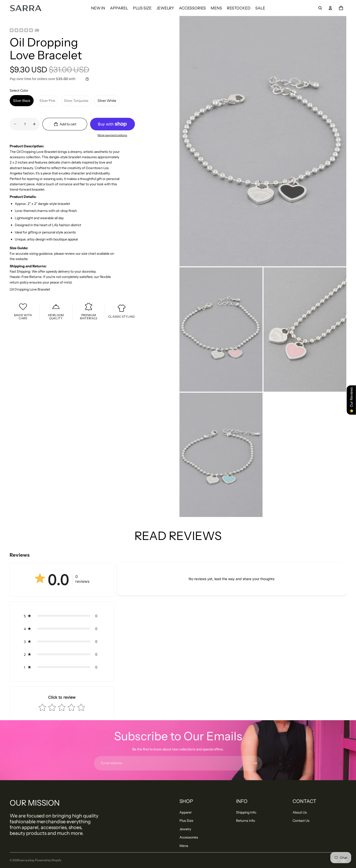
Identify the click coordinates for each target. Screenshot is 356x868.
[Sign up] (255, 763)
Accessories (188, 837)
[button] (62, 615)
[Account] (330, 8)
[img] (21, 30)
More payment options (112, 135)
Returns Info (245, 820)
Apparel (185, 812)
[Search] (320, 8)
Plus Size (186, 820)
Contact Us (301, 820)
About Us (300, 812)
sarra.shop (27, 860)
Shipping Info (246, 812)
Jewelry (185, 829)
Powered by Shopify (48, 860)
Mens (183, 846)
